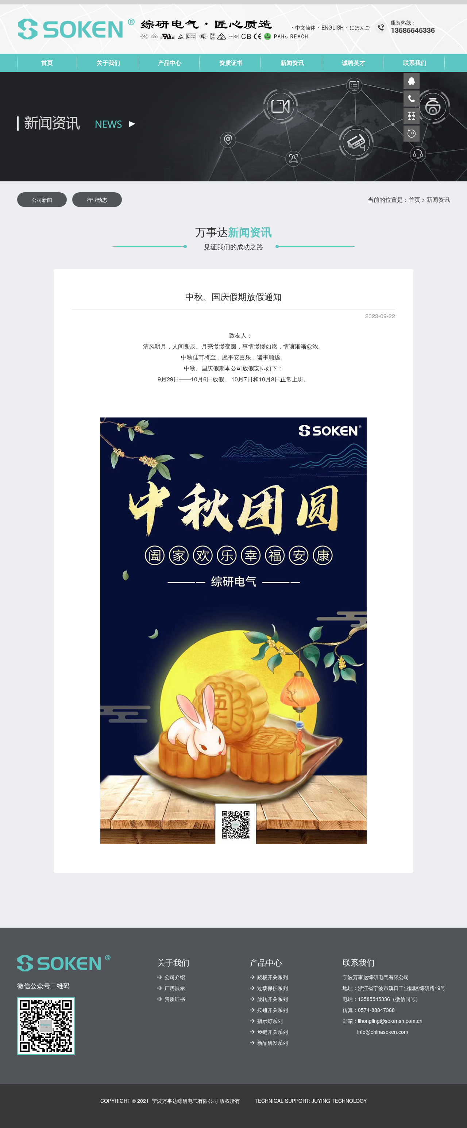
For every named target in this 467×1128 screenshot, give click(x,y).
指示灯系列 (270, 1020)
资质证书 (231, 62)
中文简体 (305, 27)
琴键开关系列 (272, 1031)
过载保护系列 (272, 988)
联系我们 (415, 62)
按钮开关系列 (272, 1009)
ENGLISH (332, 27)
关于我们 (108, 62)
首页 (47, 62)
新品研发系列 (272, 1042)
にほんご (360, 27)
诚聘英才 (353, 62)
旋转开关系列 (272, 998)
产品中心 (169, 62)
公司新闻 (42, 199)
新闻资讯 (292, 62)
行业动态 (97, 199)
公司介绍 (175, 977)
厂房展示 (175, 988)
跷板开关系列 (272, 977)
